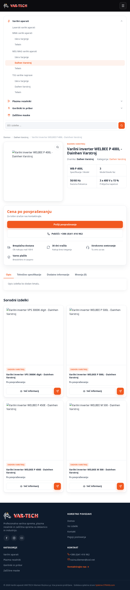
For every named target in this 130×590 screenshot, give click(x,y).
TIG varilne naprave (22, 75)
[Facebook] (6, 538)
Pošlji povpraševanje (65, 224)
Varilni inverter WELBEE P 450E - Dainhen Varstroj (29, 471)
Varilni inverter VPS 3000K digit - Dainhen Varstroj (30, 376)
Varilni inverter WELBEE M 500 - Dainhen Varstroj (92, 471)
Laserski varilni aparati (23, 27)
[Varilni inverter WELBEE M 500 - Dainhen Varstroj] (96, 430)
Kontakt (71, 531)
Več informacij (31, 391)
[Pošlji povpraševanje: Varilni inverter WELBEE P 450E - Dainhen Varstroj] (57, 486)
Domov (6, 137)
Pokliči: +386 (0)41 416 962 (67, 233)
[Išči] (121, 125)
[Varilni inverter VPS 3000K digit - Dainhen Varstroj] (33, 335)
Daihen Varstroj (23, 62)
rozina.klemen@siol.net (82, 559)
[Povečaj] (58, 147)
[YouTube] (22, 538)
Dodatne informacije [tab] (58, 274)
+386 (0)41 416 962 (80, 554)
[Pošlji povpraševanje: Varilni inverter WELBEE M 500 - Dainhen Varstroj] (120, 486)
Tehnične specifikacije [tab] (29, 274)
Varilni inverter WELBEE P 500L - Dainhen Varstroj (92, 376)
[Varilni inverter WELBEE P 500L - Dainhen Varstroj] (96, 335)
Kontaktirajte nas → (78, 566)
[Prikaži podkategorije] (121, 101)
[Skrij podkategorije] (121, 20)
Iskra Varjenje (22, 39)
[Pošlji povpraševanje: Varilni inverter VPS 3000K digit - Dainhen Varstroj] (57, 391)
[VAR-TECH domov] (15, 5)
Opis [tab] (8, 274)
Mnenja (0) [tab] (81, 274)
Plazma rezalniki (12, 559)
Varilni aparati (11, 554)
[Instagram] (14, 538)
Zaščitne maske (11, 570)
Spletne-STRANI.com (105, 585)
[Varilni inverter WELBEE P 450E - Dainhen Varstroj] (33, 430)
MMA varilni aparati (22, 33)
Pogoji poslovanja (76, 536)
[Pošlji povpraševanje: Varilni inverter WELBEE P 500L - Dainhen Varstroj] (120, 391)
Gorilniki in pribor (12, 565)
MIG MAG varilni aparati (24, 51)
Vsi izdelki (72, 526)
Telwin (18, 44)
